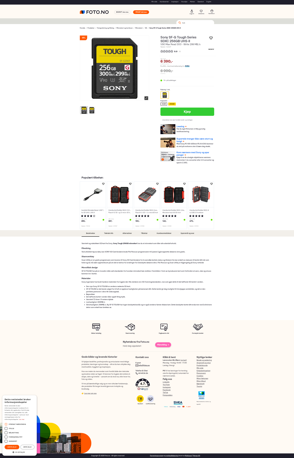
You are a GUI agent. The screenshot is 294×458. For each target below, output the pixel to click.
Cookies (200, 376)
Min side (154, 2)
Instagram (167, 387)
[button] (147, 385)
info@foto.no (144, 365)
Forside (82, 28)
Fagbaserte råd (164, 333)
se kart (183, 360)
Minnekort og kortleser (124, 28)
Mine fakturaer (202, 378)
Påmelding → (163, 345)
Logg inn (191, 11)
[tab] (90, 233)
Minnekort (139, 28)
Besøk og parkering (204, 360)
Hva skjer (184, 2)
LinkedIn (166, 382)
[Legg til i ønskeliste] (103, 184)
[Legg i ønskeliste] (211, 39)
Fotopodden (167, 395)
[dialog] (19, 425)
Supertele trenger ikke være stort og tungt (195, 140)
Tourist (199, 386)
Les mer (21, 419)
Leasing (180, 126)
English (208, 2)
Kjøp (187, 112)
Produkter (91, 28)
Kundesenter (164, 2)
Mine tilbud (201, 381)
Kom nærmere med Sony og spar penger (193, 153)
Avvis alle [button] (27, 447)
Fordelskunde (202, 365)
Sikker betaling (96, 333)
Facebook (167, 390)
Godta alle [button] (12, 447)
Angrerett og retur (204, 363)
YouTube (166, 385)
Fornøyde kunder (198, 333)
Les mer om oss (90, 393)
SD (146, 28)
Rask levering (130, 333)
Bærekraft (200, 384)
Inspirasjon (175, 2)
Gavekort (201, 2)
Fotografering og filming (105, 28)
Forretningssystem (156, 456)
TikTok (165, 393)
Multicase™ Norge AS (192, 456)
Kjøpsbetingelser (203, 371)
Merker (192, 2)
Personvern (201, 373)
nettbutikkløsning (172, 456)
